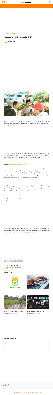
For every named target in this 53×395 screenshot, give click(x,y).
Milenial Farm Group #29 (11, 291)
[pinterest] (19, 261)
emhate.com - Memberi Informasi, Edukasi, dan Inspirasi (28, 392)
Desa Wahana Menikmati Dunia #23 (14, 311)
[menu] (3, 2)
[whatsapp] (13, 261)
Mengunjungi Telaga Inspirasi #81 (17, 164)
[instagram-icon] (6, 385)
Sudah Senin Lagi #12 (33, 291)
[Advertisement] (26, 20)
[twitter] (11, 261)
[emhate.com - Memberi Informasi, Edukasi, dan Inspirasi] (26, 2)
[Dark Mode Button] (50, 2)
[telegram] (16, 261)
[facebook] (8, 261)
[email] (22, 261)
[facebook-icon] (8, 385)
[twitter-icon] (3, 385)
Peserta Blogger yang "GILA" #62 (36, 311)
